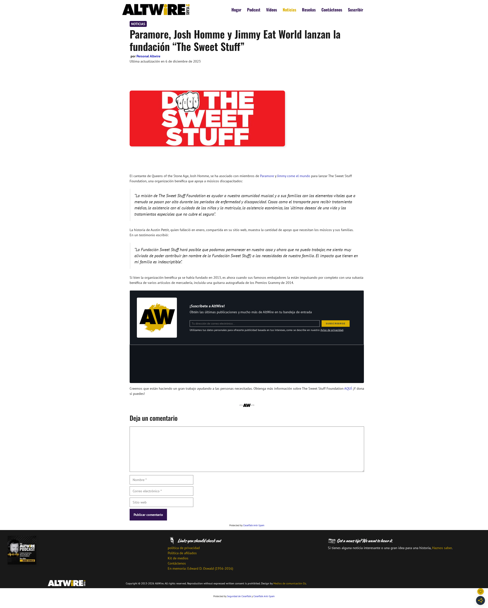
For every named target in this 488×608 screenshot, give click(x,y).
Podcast (253, 9)
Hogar (236, 9)
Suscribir (355, 9)
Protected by (246, 525)
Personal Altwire (148, 56)
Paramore (267, 176)
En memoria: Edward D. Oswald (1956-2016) (200, 568)
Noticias (289, 9)
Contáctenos (331, 9)
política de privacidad (184, 548)
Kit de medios (178, 558)
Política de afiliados (182, 553)
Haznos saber (442, 548)
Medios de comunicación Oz (289, 583)
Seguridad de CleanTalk (239, 596)
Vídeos (271, 9)
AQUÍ (348, 388)
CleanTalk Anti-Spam (253, 525)
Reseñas (309, 9)
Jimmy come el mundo (293, 176)
